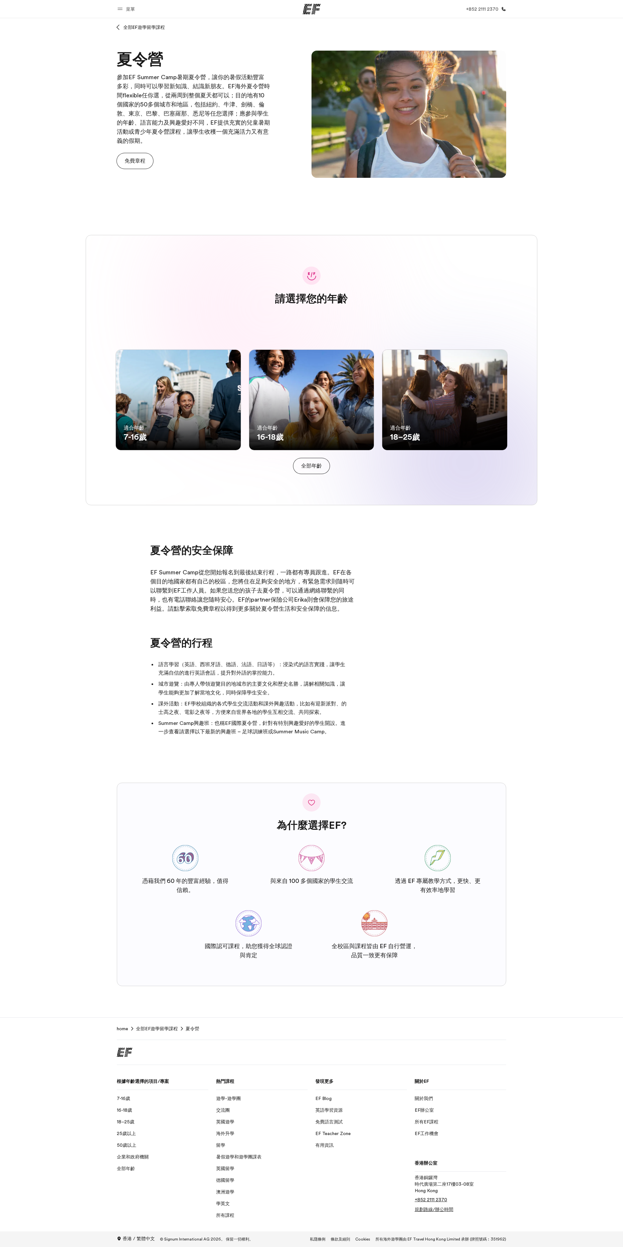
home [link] (122, 1028)
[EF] (312, 9)
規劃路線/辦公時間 (434, 1209)
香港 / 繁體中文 (139, 1238)
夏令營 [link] (192, 1028)
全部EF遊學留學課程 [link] (157, 1028)
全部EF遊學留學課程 (144, 27)
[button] (127, 9)
